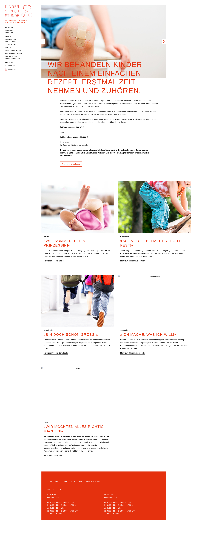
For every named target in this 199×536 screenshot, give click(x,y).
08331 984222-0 (110, 497)
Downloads (53, 481)
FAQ (65, 481)
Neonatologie (11, 56)
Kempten (9, 62)
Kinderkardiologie (13, 53)
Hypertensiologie (13, 59)
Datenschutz (93, 481)
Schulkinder (11, 42)
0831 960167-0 (53, 497)
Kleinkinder (10, 39)
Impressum (76, 481)
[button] (43, 41)
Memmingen (10, 65)
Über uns (9, 33)
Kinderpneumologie (14, 51)
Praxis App (10, 30)
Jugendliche (10, 44)
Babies (8, 36)
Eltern (8, 47)
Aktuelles (9, 27)
